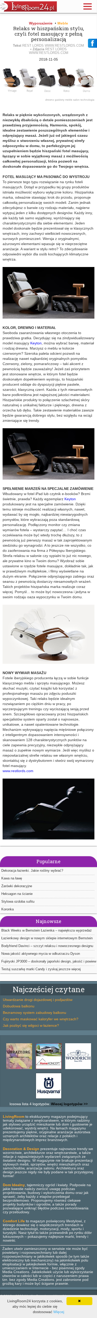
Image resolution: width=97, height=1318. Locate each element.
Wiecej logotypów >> (69, 1104)
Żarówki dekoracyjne (16, 886)
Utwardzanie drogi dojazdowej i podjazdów (37, 1000)
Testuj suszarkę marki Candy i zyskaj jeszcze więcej (41, 969)
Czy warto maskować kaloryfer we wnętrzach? (40, 1019)
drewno (50, 99)
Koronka (7, 909)
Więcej (58, 1312)
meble (69, 99)
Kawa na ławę (11, 878)
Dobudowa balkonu (18, 1006)
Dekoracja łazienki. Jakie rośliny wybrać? (32, 870)
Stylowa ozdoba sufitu (17, 901)
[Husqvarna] (48, 1099)
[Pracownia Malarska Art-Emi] (19, 1069)
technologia (87, 99)
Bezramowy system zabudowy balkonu (34, 1012)
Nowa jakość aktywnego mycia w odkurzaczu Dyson (40, 954)
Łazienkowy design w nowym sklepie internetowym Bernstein (47, 938)
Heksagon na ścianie (17, 894)
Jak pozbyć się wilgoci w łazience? (31, 1025)
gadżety (60, 99)
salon (76, 99)
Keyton (36, 343)
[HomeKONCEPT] (48, 1069)
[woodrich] (78, 1069)
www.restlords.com (18, 771)
